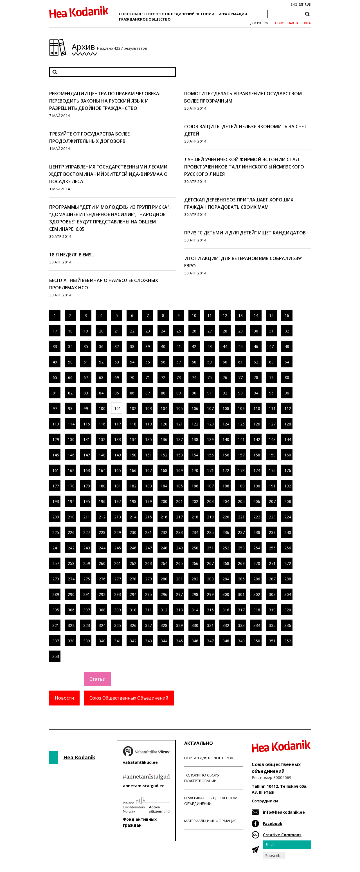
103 (148, 408)
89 (178, 393)
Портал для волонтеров (208, 757)
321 (55, 625)
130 (71, 439)
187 (210, 486)
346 (195, 641)
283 (210, 579)
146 (71, 455)
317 (241, 610)
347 (210, 641)
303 (272, 594)
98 (70, 408)
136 (164, 439)
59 (209, 362)
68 (101, 377)
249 (179, 548)
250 (195, 548)
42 (194, 346)
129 (55, 439)
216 (164, 517)
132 (102, 439)
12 (225, 315)
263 (148, 563)
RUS (308, 4)
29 (240, 331)
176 (287, 470)
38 (132, 346)
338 (71, 641)
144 (287, 439)
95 (271, 393)
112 (287, 408)
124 (225, 424)
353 (55, 656)
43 (209, 346)
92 (225, 393)
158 (256, 455)
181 (117, 486)
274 (71, 579)
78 (256, 377)
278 (133, 579)
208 (287, 501)
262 (133, 563)
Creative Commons (282, 834)
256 (287, 548)
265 (179, 563)
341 (117, 641)
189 (241, 486)
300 (225, 594)
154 (195, 455)
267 (210, 563)
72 (163, 377)
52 (101, 362)
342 (133, 641)
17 (55, 331)
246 (133, 548)
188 (225, 486)
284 (225, 579)
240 (287, 532)
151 (148, 455)
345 (179, 641)
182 (133, 486)
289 (55, 594)
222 (256, 517)
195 (86, 501)
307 (86, 610)
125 (241, 424)
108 (225, 408)
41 (178, 346)
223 (272, 517)
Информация (233, 13)
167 (148, 470)
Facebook (272, 823)
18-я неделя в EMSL (71, 255)
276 (102, 579)
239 (272, 532)
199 (148, 501)
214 (133, 517)
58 (194, 362)
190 (256, 486)
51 (86, 362)
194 (71, 501)
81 (55, 393)
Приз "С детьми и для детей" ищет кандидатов (245, 233)
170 (195, 470)
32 (287, 331)
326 (133, 625)
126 (256, 424)
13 (240, 315)
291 (86, 594)
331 (210, 625)
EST (300, 4)
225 (55, 532)
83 (86, 393)
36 (101, 346)
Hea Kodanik (79, 757)
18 (70, 331)
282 (195, 579)
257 (55, 563)
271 (272, 563)
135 (148, 439)
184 (164, 486)
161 (55, 470)
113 (55, 424)
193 (55, 501)
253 (241, 548)
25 (178, 331)
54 (132, 362)
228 (102, 532)
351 (272, 641)
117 (117, 424)
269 (241, 563)
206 (256, 501)
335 (272, 625)
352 (287, 641)
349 (241, 641)
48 (287, 346)
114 (71, 424)
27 (209, 331)
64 (287, 362)
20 (101, 331)
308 (102, 610)
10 (194, 315)
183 (148, 486)
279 (148, 579)
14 (256, 315)
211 (86, 517)
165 (117, 470)
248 (164, 548)
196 (102, 501)
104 (164, 408)
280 (164, 579)
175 (272, 470)
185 (179, 486)
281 (179, 579)
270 (256, 563)
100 (102, 408)
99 (86, 408)
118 (133, 424)
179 (86, 486)
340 (102, 641)
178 (71, 486)
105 (179, 408)
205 (241, 501)
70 (132, 377)
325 (117, 625)
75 (209, 377)
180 (102, 486)
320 (287, 610)
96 (287, 393)
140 (225, 439)
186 (195, 486)
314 (195, 610)
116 (102, 424)
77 (240, 377)
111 (272, 408)
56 (163, 362)
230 (133, 532)
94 (256, 393)
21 (116, 331)
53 (116, 362)
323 (86, 625)
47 (271, 346)
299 (210, 594)
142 (256, 439)
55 (147, 362)
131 (86, 439)
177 (55, 486)
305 (55, 610)
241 (55, 548)
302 (256, 594)
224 (287, 517)
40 (163, 346)
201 (179, 501)
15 (271, 315)
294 (133, 594)
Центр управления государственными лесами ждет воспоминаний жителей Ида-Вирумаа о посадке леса (108, 174)
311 (148, 610)
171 (210, 470)
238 (256, 532)
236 (225, 532)
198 (133, 501)
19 (86, 331)
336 (287, 625)
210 (71, 517)
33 (55, 346)
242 (71, 548)
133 (117, 439)
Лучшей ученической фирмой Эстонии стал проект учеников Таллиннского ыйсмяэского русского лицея (244, 166)
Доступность (261, 23)
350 (256, 641)
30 (256, 331)
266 (195, 563)
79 (271, 377)
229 (117, 532)
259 (86, 563)
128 (287, 424)
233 (179, 532)
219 (210, 517)
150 (133, 455)
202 (195, 501)
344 (164, 641)
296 (164, 594)
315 (210, 610)
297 (179, 594)
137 (179, 439)
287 (272, 579)
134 (133, 439)
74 (194, 377)
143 (272, 439)
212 (102, 517)
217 (179, 517)
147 (86, 455)
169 (179, 470)
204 (225, 501)
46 (256, 346)
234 (195, 532)
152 (164, 455)
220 (225, 517)
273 (55, 579)
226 (71, 532)
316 (225, 610)
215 (148, 517)
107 (210, 408)
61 (240, 362)
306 (71, 610)
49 (55, 362)
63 (271, 362)
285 (241, 579)
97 (55, 408)
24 (163, 331)
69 (116, 377)
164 (102, 470)
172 (225, 470)
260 (102, 563)
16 (287, 315)
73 (178, 377)
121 (179, 424)
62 (256, 362)
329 (179, 625)
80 (287, 377)
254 (256, 548)
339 (86, 641)
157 (241, 455)
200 (164, 501)
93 (240, 393)
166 (133, 470)
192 (287, 486)
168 (164, 470)
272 (287, 563)
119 (148, 424)
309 (117, 610)
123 (210, 424)
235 (210, 532)
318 (256, 610)
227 (86, 532)
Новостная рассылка (293, 23)
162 (71, 470)
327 (148, 625)
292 (102, 594)
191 (272, 486)
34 (70, 346)
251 (210, 548)
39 (147, 346)
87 (147, 393)
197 (117, 501)
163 (86, 470)
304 (287, 594)
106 (195, 408)
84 (101, 393)
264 (164, 563)
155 (210, 455)
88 (163, 393)
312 (164, 610)
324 (102, 625)
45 (240, 346)
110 (256, 408)
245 (117, 548)
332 (225, 625)
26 (194, 331)
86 (132, 393)
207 (272, 501)
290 (71, 594)
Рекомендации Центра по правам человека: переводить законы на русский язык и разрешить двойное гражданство (104, 100)
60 (225, 362)
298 (195, 594)
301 (241, 594)
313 (179, 610)
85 (116, 393)
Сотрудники (265, 801)
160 (287, 455)
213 (117, 517)
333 (241, 625)
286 (256, 579)
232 (164, 532)
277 (117, 579)
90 (194, 393)
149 (117, 455)
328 (164, 625)
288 (287, 579)
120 (164, 424)
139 (210, 439)
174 (256, 470)
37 (116, 346)
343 (148, 641)
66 (70, 377)
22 (132, 331)
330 (195, 625)
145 (55, 455)
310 (133, 610)
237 (241, 532)
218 (195, 517)
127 (272, 424)
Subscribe (274, 855)
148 (102, 455)
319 (272, 610)
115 (86, 424)
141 (241, 439)
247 (148, 548)
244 (102, 548)
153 (179, 455)
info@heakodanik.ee (284, 812)
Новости (64, 698)
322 (71, 625)
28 (225, 331)
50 (70, 362)
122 (195, 424)
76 (225, 377)
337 (55, 641)
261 (117, 563)
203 (210, 501)
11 (209, 315)
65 (55, 377)
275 (86, 579)
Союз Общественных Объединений (128, 698)
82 (70, 393)
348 (225, 641)
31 (271, 331)
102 (133, 408)
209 (55, 517)
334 (256, 625)
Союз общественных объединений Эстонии (166, 13)
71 (147, 377)
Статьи (97, 679)
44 (225, 346)
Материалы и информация (210, 820)
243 (86, 548)
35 (86, 346)
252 (225, 548)
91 (209, 393)
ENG (294, 4)
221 (241, 517)
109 (241, 408)
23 (147, 331)
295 (148, 594)
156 (225, 455)
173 (241, 470)
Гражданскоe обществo (145, 19)
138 (195, 439)
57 (178, 362)
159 (272, 455)
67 (86, 377)
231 (148, 532)
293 (117, 594)
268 (225, 563)
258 (71, 563)
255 (272, 548)
